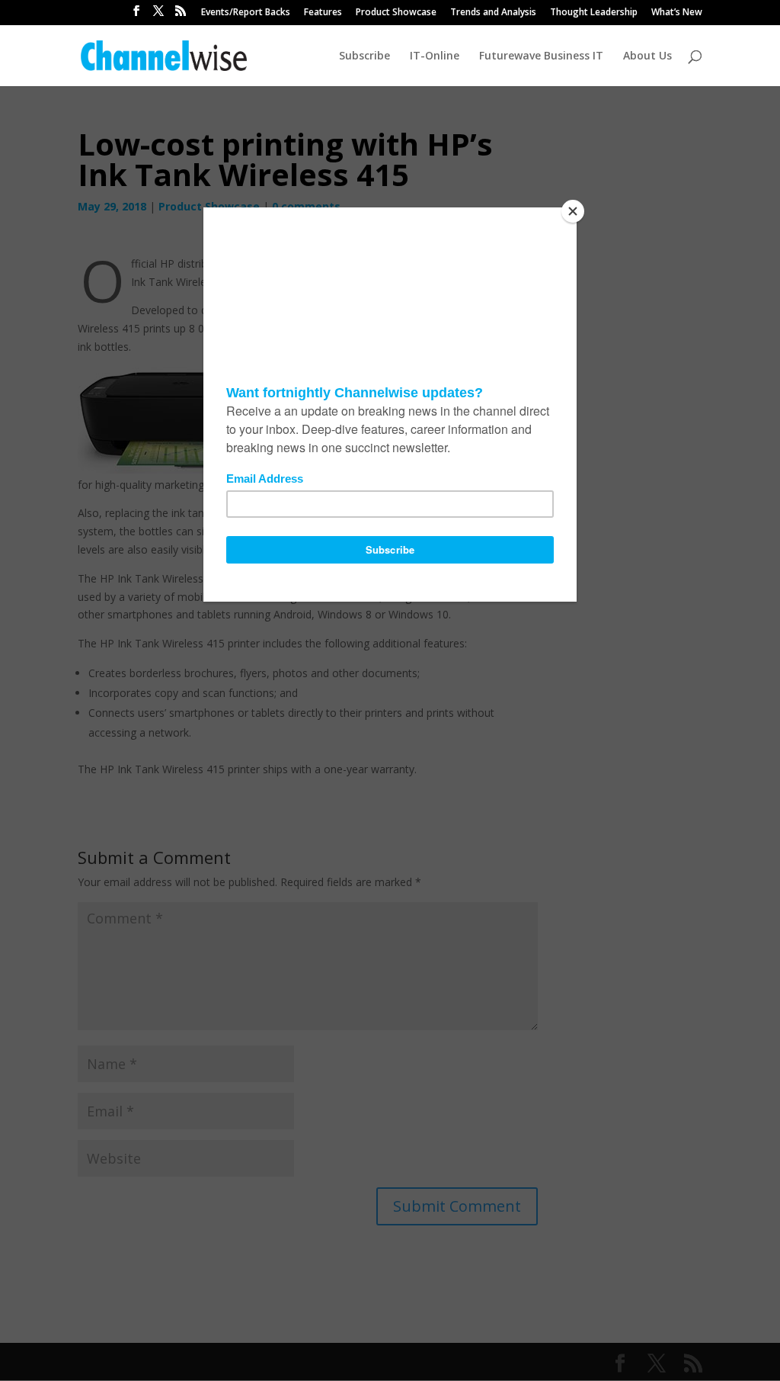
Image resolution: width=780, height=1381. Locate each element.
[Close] (572, 211)
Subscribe (364, 56)
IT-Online (434, 56)
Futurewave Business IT (541, 56)
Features (323, 13)
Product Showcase (396, 13)
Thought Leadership (594, 13)
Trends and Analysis (493, 13)
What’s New (676, 13)
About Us (647, 56)
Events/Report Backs (245, 13)
